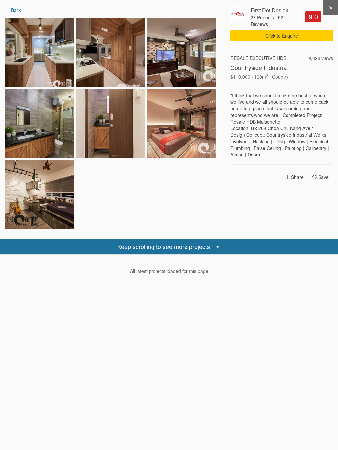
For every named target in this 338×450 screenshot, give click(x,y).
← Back (13, 10)
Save (323, 177)
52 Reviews (267, 20)
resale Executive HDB (258, 58)
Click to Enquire (281, 35)
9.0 (313, 16)
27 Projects (262, 17)
